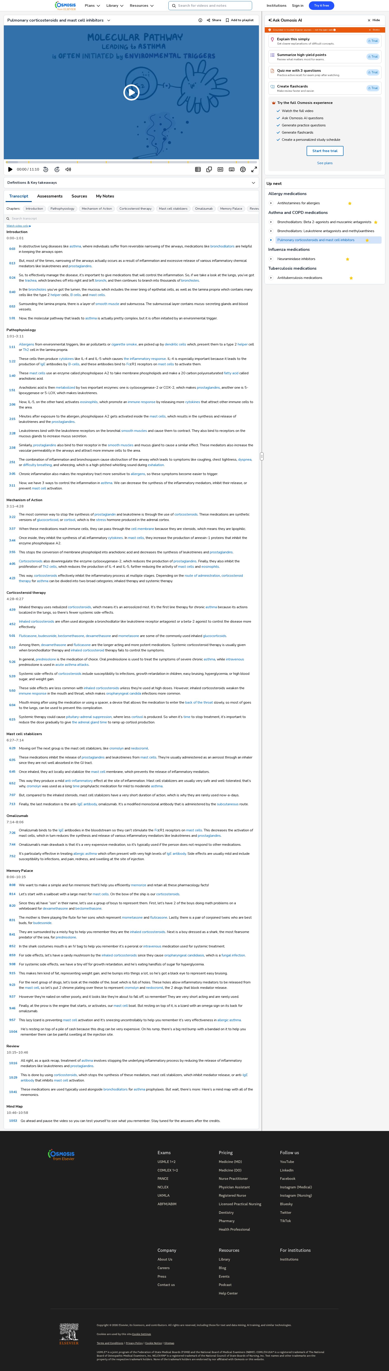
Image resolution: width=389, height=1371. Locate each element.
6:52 (12, 783)
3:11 (12, 485)
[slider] (86, 169)
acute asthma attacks (72, 664)
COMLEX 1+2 (168, 1170)
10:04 (13, 1032)
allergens (138, 473)
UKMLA (164, 1195)
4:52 (12, 624)
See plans (325, 163)
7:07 (12, 795)
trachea (30, 280)
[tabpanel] (131, 665)
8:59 (12, 955)
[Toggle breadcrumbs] (108, 20)
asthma (75, 246)
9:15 (12, 973)
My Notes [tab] (105, 196)
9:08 (12, 964)
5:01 (12, 636)
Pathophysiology (62, 208)
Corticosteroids (31, 561)
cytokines (66, 358)
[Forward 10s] (57, 169)
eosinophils (89, 401)
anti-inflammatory (79, 780)
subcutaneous (228, 804)
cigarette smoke (124, 344)
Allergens (26, 344)
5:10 (12, 647)
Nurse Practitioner (233, 1178)
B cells (75, 294)
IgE (42, 364)
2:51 (12, 462)
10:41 (13, 1092)
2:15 (12, 419)
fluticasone (82, 644)
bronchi (100, 280)
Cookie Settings (141, 1334)
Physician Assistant (234, 1187)
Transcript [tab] (18, 196)
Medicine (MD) (230, 1161)
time (186, 716)
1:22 (12, 361)
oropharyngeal (117, 693)
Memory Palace (231, 208)
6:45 (12, 772)
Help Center (228, 1293)
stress (101, 519)
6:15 (12, 719)
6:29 (12, 748)
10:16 (13, 1063)
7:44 (12, 844)
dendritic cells (175, 344)
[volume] (68, 169)
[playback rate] (243, 169)
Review (255, 208)
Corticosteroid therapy (136, 208)
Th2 (26, 349)
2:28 (12, 433)
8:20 (12, 906)
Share (216, 20)
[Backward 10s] (45, 169)
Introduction (34, 208)
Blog (222, 1268)
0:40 (12, 292)
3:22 (12, 517)
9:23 (12, 985)
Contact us (166, 1284)
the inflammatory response (145, 358)
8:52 (12, 946)
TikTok (285, 1220)
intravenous (235, 659)
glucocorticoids (214, 635)
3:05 (12, 474)
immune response (142, 401)
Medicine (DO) (230, 1170)
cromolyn (116, 748)
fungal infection (233, 955)
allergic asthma (85, 853)
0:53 (12, 306)
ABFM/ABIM (167, 1204)
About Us (165, 1259)
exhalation (156, 464)
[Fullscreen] (254, 169)
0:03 (12, 249)
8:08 (12, 885)
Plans (90, 5)
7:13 (12, 804)
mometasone (128, 635)
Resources (139, 5)
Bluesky (286, 1204)
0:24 (12, 278)
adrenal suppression (96, 716)
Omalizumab (204, 208)
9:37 (12, 996)
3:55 (12, 552)
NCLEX (163, 1187)
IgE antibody (87, 804)
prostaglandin (105, 514)
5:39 (12, 676)
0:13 (12, 263)
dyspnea (244, 459)
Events (224, 1276)
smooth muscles (134, 430)
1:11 (12, 347)
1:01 (12, 318)
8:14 (12, 894)
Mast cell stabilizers (173, 208)
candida (135, 693)
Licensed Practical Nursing (240, 1204)
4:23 (12, 578)
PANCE (163, 1178)
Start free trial (325, 150)
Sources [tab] (79, 196)
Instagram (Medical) (296, 1187)
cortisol (69, 519)
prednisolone (46, 659)
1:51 (12, 390)
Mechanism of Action (97, 208)
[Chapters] (198, 169)
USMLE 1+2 (166, 1161)
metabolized (65, 387)
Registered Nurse (232, 1195)
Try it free (321, 5)
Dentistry (226, 1212)
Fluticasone (28, 635)
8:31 (12, 920)
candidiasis (196, 955)
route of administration (202, 575)
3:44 (12, 540)
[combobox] (210, 6)
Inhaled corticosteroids (36, 621)
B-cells (73, 364)
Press (162, 1276)
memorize (138, 885)
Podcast (225, 1284)
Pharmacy (227, 1220)
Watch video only (18, 226)
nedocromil (139, 748)
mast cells (97, 294)
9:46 (12, 1008)
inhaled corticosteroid (87, 650)
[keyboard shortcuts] (231, 169)
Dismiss (376, 30)
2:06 (12, 404)
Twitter (285, 1212)
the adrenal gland (85, 722)
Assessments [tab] (50, 196)
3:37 (12, 529)
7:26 (12, 833)
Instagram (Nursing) (296, 1195)
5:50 (12, 691)
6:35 (12, 760)
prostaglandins (80, 266)
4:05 (12, 564)
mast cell (39, 488)
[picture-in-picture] (209, 169)
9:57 (12, 1020)
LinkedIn (287, 1170)
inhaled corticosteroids (101, 688)
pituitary (72, 716)
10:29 (13, 1077)
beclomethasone (71, 635)
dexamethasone (98, 635)
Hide (376, 20)
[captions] (220, 169)
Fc (128, 364)
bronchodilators (222, 246)
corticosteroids (186, 514)
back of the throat (199, 702)
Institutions (277, 5)
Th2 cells (50, 566)
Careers (164, 1268)
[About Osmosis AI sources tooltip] (334, 30)
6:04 (12, 705)
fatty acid (231, 373)
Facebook (287, 1178)
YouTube (287, 1161)
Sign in (297, 5)
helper (56, 294)
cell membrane (142, 528)
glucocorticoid (47, 519)
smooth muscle (107, 303)
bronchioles (190, 280)
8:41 (12, 934)
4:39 (12, 610)
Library (112, 5)
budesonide (47, 635)
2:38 (12, 448)
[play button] (10, 169)
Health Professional (234, 1229)
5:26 (12, 662)
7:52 (12, 856)
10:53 (13, 1121)
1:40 (12, 376)
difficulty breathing (37, 464)
